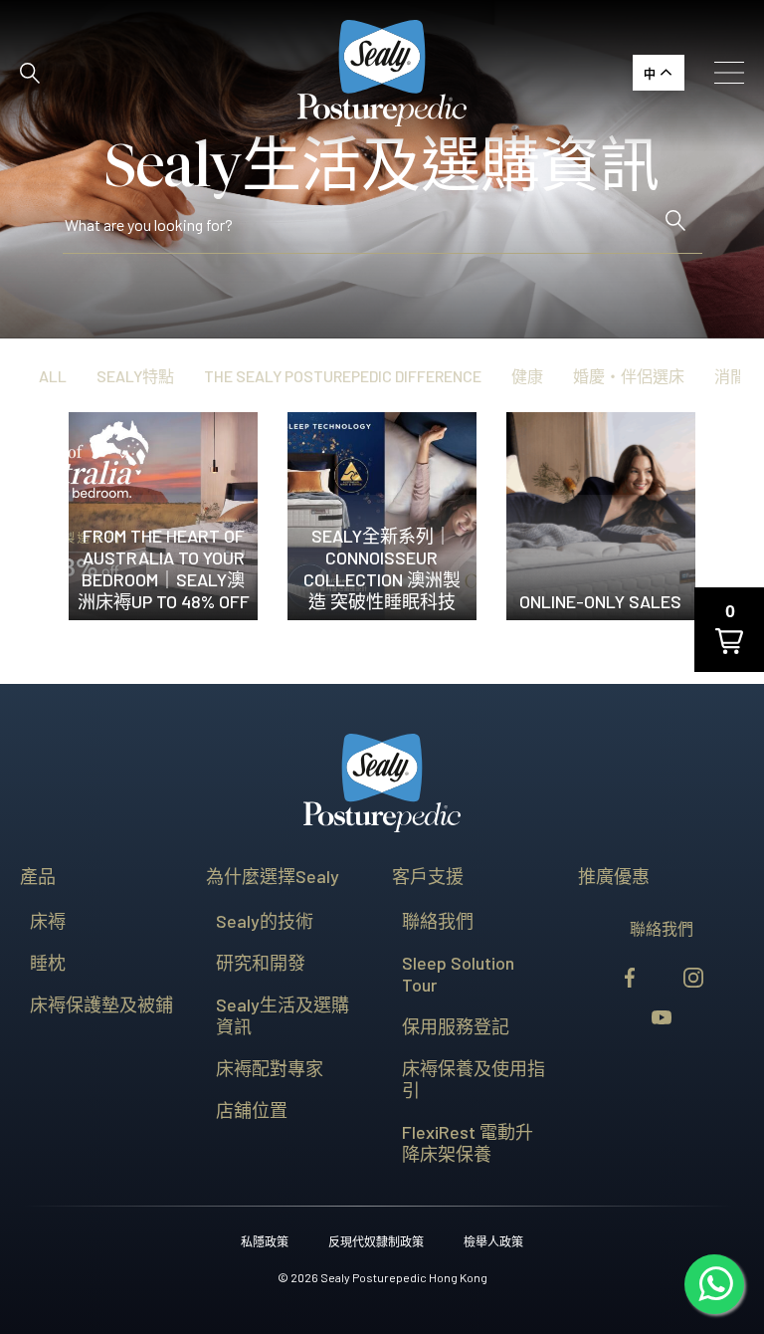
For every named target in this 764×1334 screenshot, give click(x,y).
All (53, 375)
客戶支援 (428, 876)
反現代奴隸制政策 (376, 1241)
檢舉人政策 (493, 1241)
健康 (527, 375)
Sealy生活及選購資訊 (282, 1015)
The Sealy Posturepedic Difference (342, 375)
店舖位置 (251, 1110)
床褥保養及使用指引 (473, 1079)
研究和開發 (260, 963)
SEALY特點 (135, 375)
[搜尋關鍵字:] (361, 229)
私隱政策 (264, 1241)
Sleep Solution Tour (458, 974)
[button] (30, 73)
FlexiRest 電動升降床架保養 (467, 1143)
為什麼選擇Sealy (272, 876)
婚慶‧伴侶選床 (628, 375)
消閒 (730, 375)
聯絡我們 (438, 921)
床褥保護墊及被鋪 (101, 1004)
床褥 (48, 921)
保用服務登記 (455, 1026)
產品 (38, 876)
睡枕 (48, 963)
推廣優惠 (614, 876)
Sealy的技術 (264, 921)
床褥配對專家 (269, 1068)
